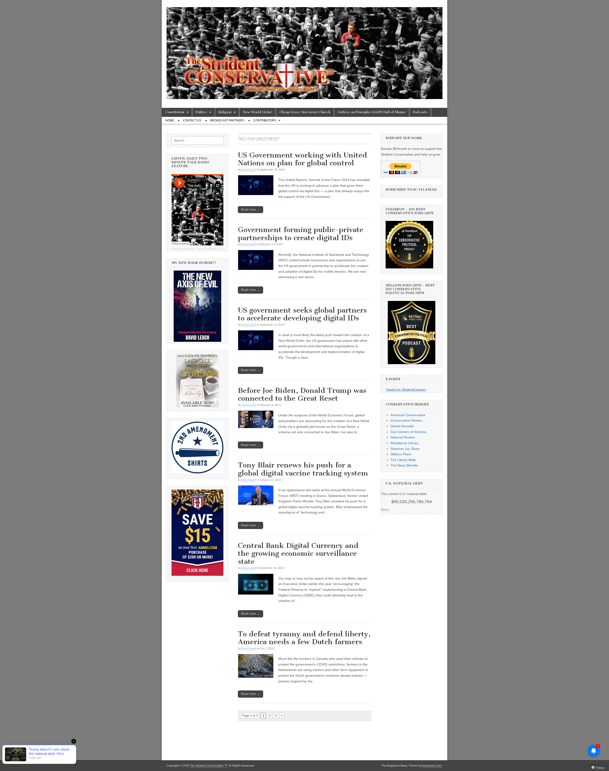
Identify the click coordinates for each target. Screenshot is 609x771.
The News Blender (404, 465)
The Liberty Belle (403, 460)
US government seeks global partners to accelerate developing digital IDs (302, 314)
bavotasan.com (432, 765)
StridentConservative (183, 248)
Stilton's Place (400, 454)
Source (385, 509)
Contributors (264, 120)
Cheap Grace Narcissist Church (305, 112)
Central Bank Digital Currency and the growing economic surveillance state (298, 553)
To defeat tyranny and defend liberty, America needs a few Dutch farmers (304, 638)
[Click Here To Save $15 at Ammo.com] (197, 574)
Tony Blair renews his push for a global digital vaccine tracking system (303, 469)
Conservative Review (406, 420)
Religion (225, 112)
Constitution (174, 112)
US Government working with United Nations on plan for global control (302, 159)
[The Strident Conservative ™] (304, 50)
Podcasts (420, 112)
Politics (201, 112)
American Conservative (407, 415)
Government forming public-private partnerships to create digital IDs (300, 233)
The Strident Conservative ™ (208, 765)
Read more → (250, 209)
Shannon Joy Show (404, 449)
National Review (402, 437)
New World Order (257, 112)
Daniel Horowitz (402, 426)
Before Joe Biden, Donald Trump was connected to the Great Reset (302, 394)
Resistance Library (404, 443)
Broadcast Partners (227, 120)
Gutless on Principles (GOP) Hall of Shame (372, 112)
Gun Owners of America (408, 432)
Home (169, 120)
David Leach (249, 169)
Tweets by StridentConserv (406, 389)
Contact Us (192, 120)
